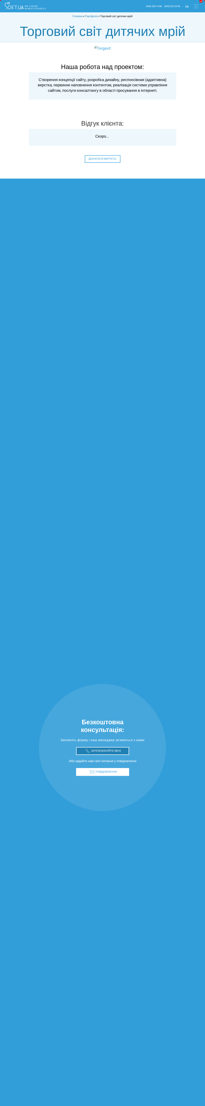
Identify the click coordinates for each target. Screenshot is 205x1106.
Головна (77, 16)
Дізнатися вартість (102, 158)
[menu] (196, 6)
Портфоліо (91, 16)
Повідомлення (106, 771)
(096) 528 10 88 (154, 6)
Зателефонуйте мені (106, 750)
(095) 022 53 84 (172, 6)
